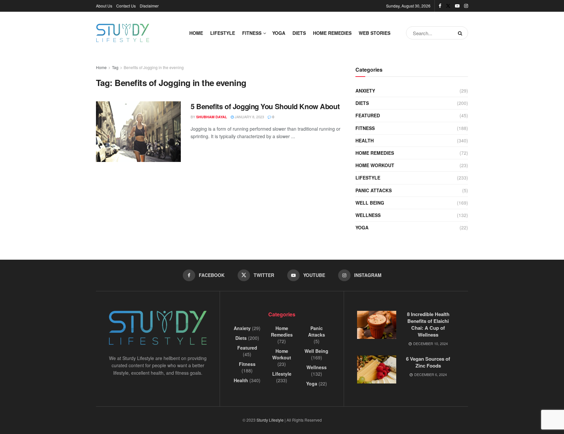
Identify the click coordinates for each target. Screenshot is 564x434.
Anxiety (365, 90)
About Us (104, 5)
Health (364, 140)
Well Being (369, 202)
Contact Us (126, 5)
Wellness (368, 215)
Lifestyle (222, 33)
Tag (115, 67)
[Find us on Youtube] (457, 6)
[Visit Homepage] (122, 32)
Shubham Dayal (211, 116)
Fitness (251, 33)
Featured (367, 115)
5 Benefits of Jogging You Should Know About (265, 106)
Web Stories (374, 33)
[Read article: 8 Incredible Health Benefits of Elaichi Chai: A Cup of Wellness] (376, 325)
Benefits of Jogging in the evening (154, 67)
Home (196, 33)
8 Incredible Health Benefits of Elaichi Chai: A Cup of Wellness (428, 324)
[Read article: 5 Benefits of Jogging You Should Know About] (138, 131)
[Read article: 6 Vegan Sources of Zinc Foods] (376, 369)
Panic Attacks (373, 190)
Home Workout (374, 165)
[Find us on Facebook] (440, 6)
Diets (299, 33)
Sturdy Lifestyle (270, 420)
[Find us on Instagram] (466, 6)
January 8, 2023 (249, 116)
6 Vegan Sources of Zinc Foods (428, 362)
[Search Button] (461, 32)
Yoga (278, 33)
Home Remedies (332, 33)
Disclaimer (149, 5)
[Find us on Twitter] (448, 6)
